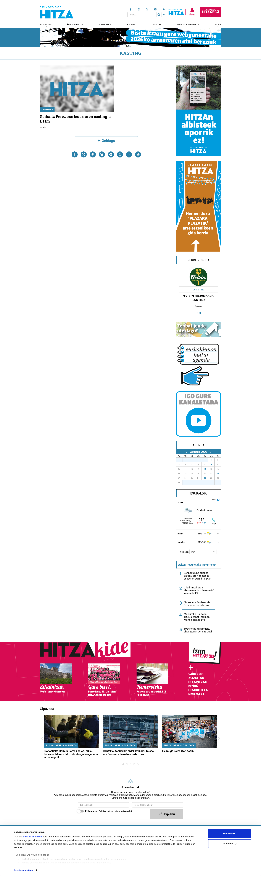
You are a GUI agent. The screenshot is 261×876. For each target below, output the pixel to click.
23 (218, 473)
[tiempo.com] (218, 499)
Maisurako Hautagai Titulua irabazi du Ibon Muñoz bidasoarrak (197, 616)
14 (205, 469)
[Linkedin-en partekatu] (129, 154)
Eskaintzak (197, 682)
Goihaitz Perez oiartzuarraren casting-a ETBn (75, 119)
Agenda (130, 24)
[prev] (186, 452)
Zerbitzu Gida (198, 260)
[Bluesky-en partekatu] (102, 154)
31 (206, 460)
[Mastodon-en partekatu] (93, 154)
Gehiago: (184, 552)
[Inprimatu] (138, 154)
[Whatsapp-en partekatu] (120, 154)
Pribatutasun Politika (95, 811)
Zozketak (156, 24)
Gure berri (196, 674)
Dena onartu (229, 833)
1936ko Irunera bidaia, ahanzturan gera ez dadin (198, 630)
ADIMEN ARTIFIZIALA (188, 24)
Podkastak (104, 24)
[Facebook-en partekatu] (75, 154)
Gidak (218, 24)
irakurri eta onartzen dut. (108, 811)
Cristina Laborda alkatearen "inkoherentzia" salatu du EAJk (199, 590)
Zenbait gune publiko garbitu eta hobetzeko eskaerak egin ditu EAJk (197, 575)
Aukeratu (228, 843)
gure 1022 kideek (32, 836)
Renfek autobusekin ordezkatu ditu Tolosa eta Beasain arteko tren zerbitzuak (128, 752)
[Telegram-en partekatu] (111, 154)
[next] (211, 452)
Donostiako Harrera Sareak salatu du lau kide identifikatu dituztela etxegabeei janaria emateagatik (71, 754)
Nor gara (196, 694)
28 (205, 478)
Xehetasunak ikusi (23, 870)
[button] (202, 551)
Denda (193, 686)
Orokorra (47, 109)
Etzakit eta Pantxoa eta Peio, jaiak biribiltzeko (197, 604)
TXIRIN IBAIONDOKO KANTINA (198, 298)
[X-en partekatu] (84, 154)
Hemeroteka (198, 690)
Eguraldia (198, 493)
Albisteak (46, 24)
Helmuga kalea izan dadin (178, 751)
